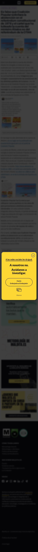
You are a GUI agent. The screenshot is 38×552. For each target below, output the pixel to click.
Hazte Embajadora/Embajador (19, 282)
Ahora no (19, 295)
